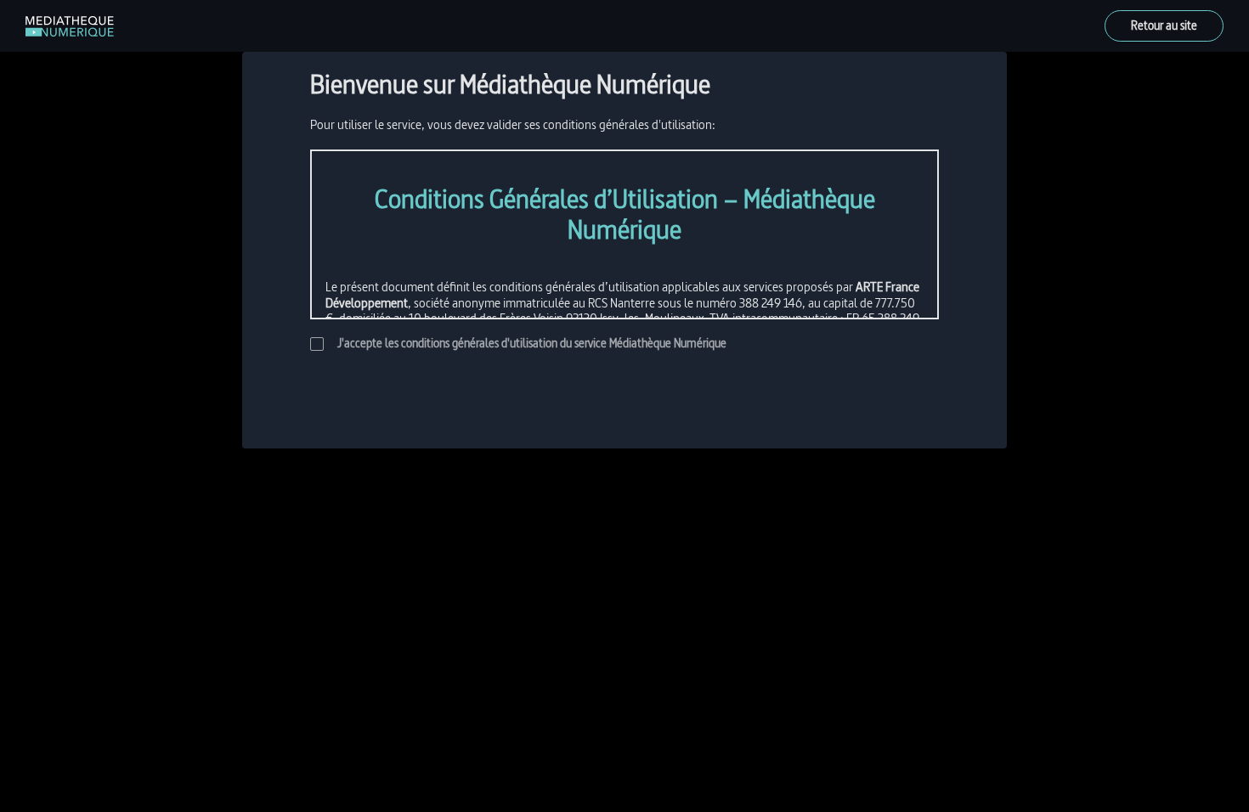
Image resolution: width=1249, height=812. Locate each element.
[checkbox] (317, 344)
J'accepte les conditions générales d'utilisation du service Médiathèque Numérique (531, 343)
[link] (69, 26)
